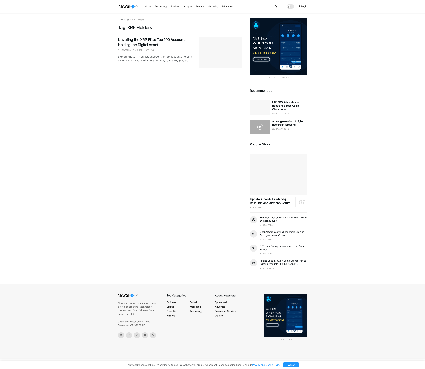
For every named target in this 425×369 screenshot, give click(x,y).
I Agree (291, 365)
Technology (161, 6)
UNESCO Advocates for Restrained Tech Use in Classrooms (286, 106)
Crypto (188, 6)
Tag (127, 19)
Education (227, 6)
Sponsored (221, 302)
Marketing (213, 6)
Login (303, 6)
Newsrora (126, 50)
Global (193, 302)
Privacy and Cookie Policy (266, 364)
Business (176, 6)
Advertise (220, 306)
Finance (199, 6)
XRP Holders (138, 19)
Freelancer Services (225, 311)
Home (148, 6)
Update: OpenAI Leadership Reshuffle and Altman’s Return (270, 201)
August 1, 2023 (141, 50)
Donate (219, 315)
